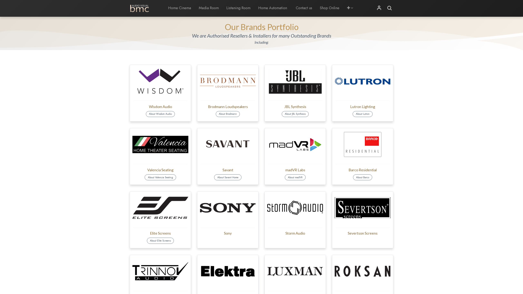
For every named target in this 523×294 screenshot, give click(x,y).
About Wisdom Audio (160, 114)
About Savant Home (227, 177)
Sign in (379, 8)
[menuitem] (180, 8)
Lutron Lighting (362, 106)
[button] (350, 8)
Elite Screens (160, 233)
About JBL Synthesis (295, 114)
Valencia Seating (160, 170)
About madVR (295, 177)
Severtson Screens (363, 233)
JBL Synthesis (295, 106)
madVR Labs (295, 170)
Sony (228, 233)
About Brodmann (228, 114)
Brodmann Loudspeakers (228, 106)
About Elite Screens (160, 241)
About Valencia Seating (160, 177)
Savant (227, 170)
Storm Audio (295, 233)
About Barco (362, 177)
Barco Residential (363, 170)
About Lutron (363, 114)
